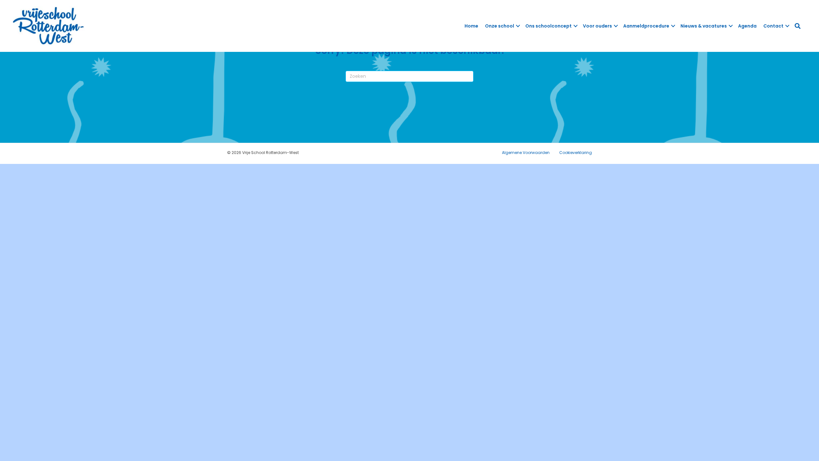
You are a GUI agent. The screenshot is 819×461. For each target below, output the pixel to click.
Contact (773, 26)
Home (471, 26)
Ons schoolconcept (548, 26)
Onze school (499, 26)
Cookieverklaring (575, 152)
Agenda (747, 26)
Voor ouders (597, 26)
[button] (518, 25)
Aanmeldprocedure (646, 26)
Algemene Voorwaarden (526, 152)
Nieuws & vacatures (703, 26)
